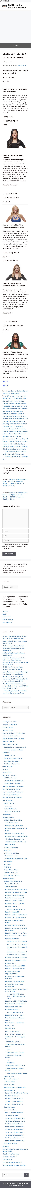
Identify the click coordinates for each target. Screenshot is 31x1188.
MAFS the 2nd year (10, 778)
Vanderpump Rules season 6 (12, 1162)
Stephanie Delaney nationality (16, 449)
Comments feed (7, 620)
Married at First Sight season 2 (14, 781)
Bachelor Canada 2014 (12, 912)
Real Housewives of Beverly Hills (13, 786)
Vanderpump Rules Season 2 (14, 1126)
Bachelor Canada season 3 (16, 909)
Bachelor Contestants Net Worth (16, 933)
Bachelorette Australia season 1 (15, 1004)
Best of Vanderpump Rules (14, 1112)
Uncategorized (14, 393)
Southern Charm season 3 (14, 1098)
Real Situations (7, 800)
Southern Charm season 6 (14, 1104)
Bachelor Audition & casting (14, 895)
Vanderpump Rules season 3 (14, 1129)
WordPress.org (7, 622)
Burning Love (9, 1025)
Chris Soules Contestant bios (15, 839)
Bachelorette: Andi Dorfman (14, 1023)
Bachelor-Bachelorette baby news (13, 733)
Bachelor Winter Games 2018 (15, 969)
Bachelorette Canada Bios (15, 1012)
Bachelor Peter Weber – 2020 (15, 966)
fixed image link (7, 767)
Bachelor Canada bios (9, 724)
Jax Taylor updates (11, 1115)
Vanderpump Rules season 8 (14, 1141)
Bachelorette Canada (12, 1009)
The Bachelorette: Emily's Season (16, 1073)
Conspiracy (6, 753)
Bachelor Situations (10, 887)
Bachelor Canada (10, 391)
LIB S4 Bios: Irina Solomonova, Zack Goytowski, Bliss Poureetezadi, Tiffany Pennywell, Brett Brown (15, 686)
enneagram (9, 806)
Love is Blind (6, 772)
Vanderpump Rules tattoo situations (14, 1165)
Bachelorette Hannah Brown (14, 1015)
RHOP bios (7, 867)
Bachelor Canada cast (9, 414)
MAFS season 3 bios (11, 856)
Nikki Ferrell (10, 1063)
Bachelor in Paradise (12, 938)
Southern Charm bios (12, 1096)
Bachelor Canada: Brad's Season (16, 915)
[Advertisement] (15, 26)
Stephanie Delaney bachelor (18, 441)
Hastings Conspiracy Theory (13, 758)
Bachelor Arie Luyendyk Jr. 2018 (16, 892)
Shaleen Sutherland (15, 431)
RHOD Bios (7, 864)
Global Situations (9, 803)
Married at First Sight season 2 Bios (16, 858)
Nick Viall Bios (10, 844)
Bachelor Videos (7, 730)
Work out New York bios (12, 875)
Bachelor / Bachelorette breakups (16, 889)
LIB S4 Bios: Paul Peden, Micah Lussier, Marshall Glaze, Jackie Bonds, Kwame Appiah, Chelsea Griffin (15, 679)
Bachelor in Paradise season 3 (17, 944)
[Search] (26, 1175)
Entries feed (6, 617)
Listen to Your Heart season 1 (15, 1034)
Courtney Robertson (12, 1031)
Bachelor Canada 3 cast (14, 411)
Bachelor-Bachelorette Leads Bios (16, 836)
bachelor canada (14, 403)
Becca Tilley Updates (12, 884)
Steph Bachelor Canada (13, 436)
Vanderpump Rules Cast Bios (15, 1118)
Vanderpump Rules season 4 (14, 1132)
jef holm (5, 769)
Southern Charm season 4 (14, 1101)
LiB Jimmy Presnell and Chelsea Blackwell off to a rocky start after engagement (13, 648)
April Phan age (17, 396)
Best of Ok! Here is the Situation (13, 738)
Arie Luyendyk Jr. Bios (9, 722)
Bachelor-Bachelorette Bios (13, 820)
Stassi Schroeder (9, 1107)
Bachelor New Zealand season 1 (16, 957)
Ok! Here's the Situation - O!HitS (17, 6)
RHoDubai (5, 1146)
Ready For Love (9, 1084)
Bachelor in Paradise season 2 (17, 941)
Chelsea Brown (14, 421)
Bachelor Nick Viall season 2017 (15, 960)
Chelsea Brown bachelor (18, 424)
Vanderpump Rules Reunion (14, 1124)
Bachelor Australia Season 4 (14, 903)
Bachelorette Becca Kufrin (13, 1006)
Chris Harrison (10, 1028)
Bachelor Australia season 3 (14, 901)
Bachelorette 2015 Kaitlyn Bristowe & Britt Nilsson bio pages (16, 996)
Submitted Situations (9, 1157)
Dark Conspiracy (9, 755)
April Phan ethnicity (15, 398)
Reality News (6, 814)
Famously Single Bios (11, 847)
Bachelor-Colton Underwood (14, 981)
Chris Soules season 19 (11, 1079)
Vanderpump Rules (10, 1110)
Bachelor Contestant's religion (15, 925)
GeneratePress (18, 1185)
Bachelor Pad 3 (10, 963)
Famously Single (9, 1082)
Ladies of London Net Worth (13, 750)
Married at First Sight (9, 775)
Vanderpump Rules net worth (15, 1121)
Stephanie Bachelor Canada (11, 439)
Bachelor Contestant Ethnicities (15, 917)
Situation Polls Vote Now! (10, 1154)
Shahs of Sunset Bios (11, 870)
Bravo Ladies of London (10, 744)
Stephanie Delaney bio (9, 444)
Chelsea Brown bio (8, 426)
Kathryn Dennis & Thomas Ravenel (16, 1093)
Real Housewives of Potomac (12, 797)
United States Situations (12, 811)
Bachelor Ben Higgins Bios (14, 825)
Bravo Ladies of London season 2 (15, 747)
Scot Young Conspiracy (11, 761)
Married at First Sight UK (12, 783)
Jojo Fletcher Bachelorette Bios (15, 842)
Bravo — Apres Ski (8, 741)
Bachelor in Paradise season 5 (17, 952)
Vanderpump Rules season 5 (14, 1135)
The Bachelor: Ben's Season (14, 1052)
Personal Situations (10, 809)
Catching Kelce (9, 1076)
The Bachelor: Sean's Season (15, 1065)
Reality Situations (8, 878)
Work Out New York (10, 1143)
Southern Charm (9, 1090)
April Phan (8, 396)
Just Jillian (7, 850)
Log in (4, 614)
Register (5, 611)
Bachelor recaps (7, 727)
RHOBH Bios (8, 861)
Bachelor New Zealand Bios (14, 833)
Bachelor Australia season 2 (14, 898)
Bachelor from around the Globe (16, 936)
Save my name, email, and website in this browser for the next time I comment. (16, 546)
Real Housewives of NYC (10, 795)
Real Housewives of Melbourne (12, 792)
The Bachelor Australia (12, 1042)
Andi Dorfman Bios (11, 823)
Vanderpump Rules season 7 (14, 1138)
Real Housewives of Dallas (11, 789)
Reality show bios (8, 817)
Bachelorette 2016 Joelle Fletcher (16, 1001)
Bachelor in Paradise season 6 (17, 955)
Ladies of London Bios (11, 853)
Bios (8, 1049)
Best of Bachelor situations (11, 736)
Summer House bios (10, 873)
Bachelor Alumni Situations (13, 881)
